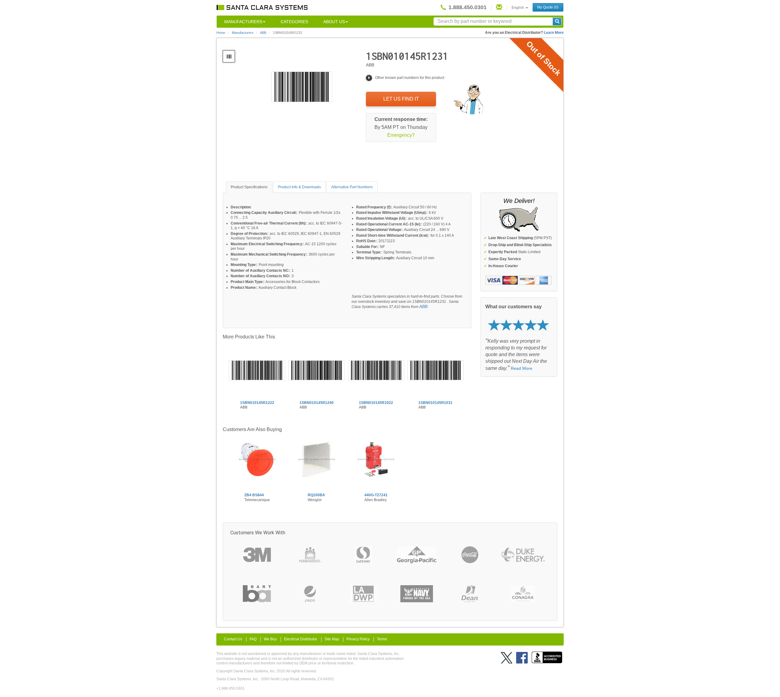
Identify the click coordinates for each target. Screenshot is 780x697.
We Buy (270, 639)
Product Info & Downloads (299, 187)
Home (220, 32)
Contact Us (233, 639)
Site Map (331, 639)
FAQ (253, 639)
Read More (521, 368)
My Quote (547, 7)
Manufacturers (243, 21)
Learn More (554, 32)
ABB (423, 306)
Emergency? (401, 135)
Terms (382, 639)
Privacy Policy (358, 639)
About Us (334, 21)
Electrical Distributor (300, 639)
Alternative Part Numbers (352, 187)
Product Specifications (249, 187)
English (518, 7)
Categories (294, 21)
